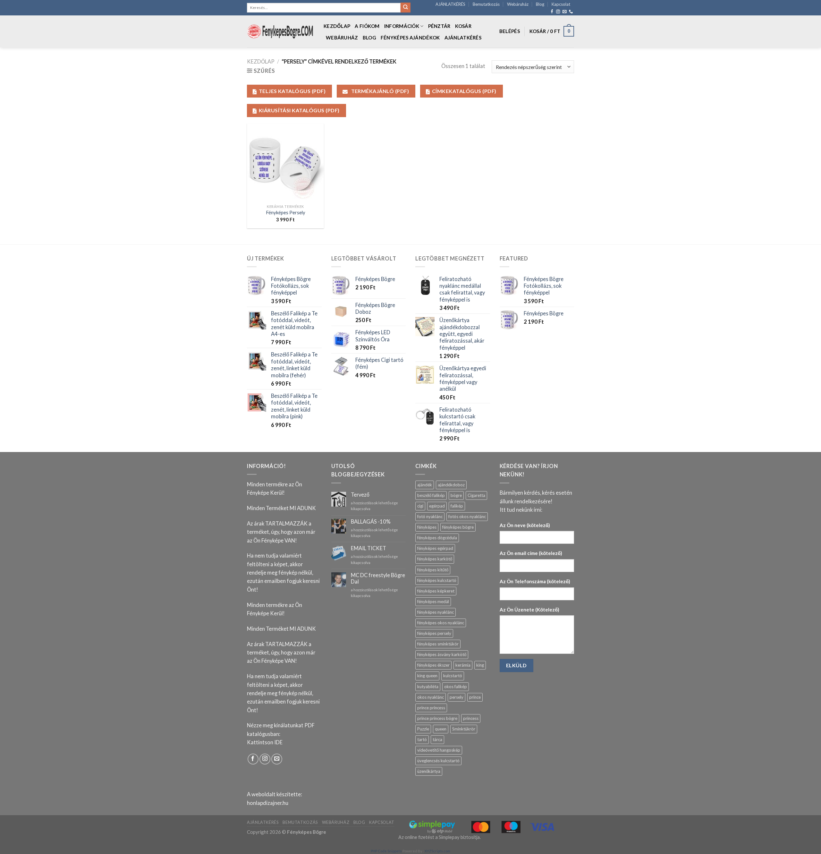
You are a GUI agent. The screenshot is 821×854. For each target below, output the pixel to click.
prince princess (431, 707)
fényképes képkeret (435, 591)
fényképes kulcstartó (436, 580)
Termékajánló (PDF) (379, 91)
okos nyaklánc (430, 697)
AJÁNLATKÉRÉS (450, 4)
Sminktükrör (463, 728)
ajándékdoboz (451, 484)
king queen (427, 675)
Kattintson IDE (265, 742)
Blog (540, 4)
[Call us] (571, 12)
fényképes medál (433, 601)
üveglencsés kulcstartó (438, 760)
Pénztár (439, 26)
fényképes (426, 527)
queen (440, 728)
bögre (456, 495)
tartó (422, 739)
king (480, 665)
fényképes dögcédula (437, 537)
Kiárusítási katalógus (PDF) (299, 110)
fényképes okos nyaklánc (440, 622)
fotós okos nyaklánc (467, 516)
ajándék (424, 484)
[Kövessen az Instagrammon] (558, 12)
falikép (457, 505)
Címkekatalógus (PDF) (464, 91)
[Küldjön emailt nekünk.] (564, 12)
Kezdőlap (337, 26)
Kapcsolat (561, 4)
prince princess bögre (437, 718)
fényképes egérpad (435, 548)
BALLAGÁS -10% (371, 522)
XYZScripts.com (437, 851)
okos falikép (455, 686)
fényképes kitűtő (432, 569)
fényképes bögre (458, 527)
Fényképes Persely (285, 212)
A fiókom (367, 26)
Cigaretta (476, 495)
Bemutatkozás (486, 4)
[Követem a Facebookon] (552, 12)
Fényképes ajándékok (410, 37)
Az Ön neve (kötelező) (525, 525)
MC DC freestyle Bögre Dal (378, 578)
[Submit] (405, 8)
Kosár (463, 26)
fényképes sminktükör (438, 643)
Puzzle (423, 728)
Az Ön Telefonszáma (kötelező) (535, 581)
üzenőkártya (428, 771)
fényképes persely (434, 633)
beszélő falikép (431, 495)
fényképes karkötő (434, 558)
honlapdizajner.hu (267, 803)
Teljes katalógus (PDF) (292, 91)
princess (470, 718)
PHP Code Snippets (386, 851)
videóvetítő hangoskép (438, 750)
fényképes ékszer (433, 665)
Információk (401, 26)
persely (456, 697)
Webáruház (518, 4)
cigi (420, 505)
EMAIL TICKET (368, 548)
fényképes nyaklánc (435, 612)
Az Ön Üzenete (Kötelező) (529, 609)
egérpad (437, 505)
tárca (437, 739)
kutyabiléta (427, 686)
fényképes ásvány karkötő (441, 654)
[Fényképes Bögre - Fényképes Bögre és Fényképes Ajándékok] (280, 31)
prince (475, 697)
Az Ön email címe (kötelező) (531, 553)
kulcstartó (452, 675)
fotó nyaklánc (430, 516)
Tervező (360, 495)
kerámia (462, 665)
